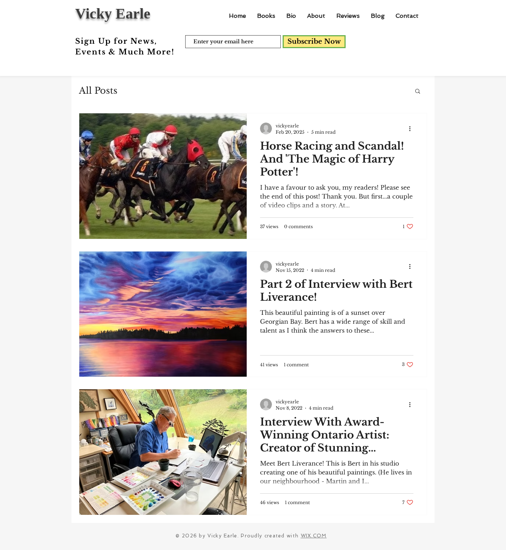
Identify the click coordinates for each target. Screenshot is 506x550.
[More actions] (412, 128)
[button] (417, 92)
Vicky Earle (112, 13)
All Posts (98, 90)
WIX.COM (314, 536)
